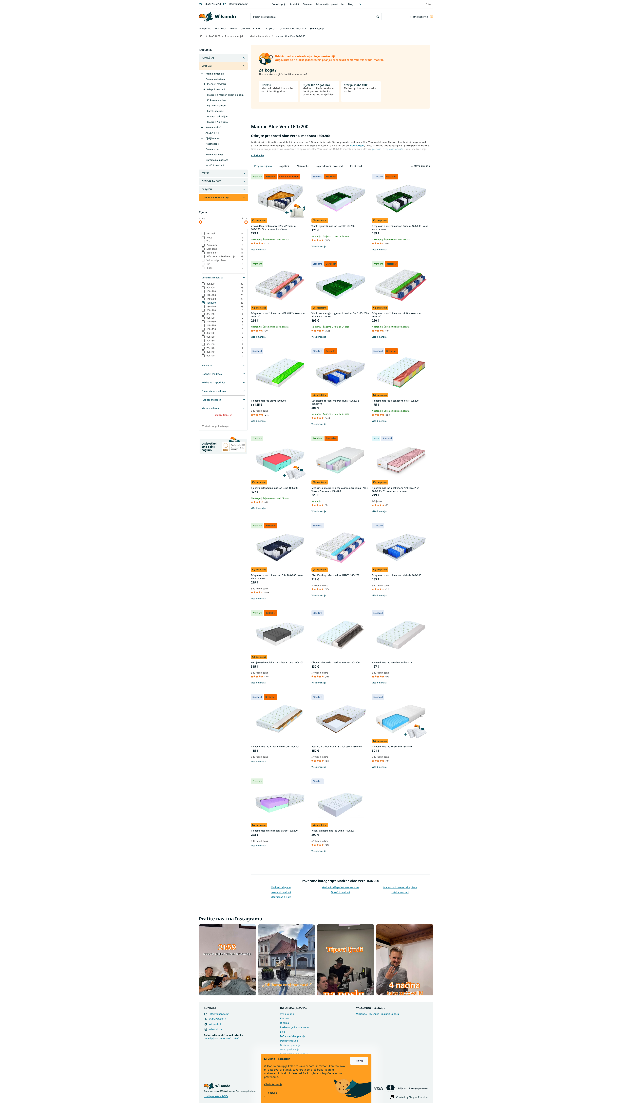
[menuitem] (205, 29)
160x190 (225, 329)
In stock (225, 233)
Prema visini (212, 149)
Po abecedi (356, 166)
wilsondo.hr (215, 1029)
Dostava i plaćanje (290, 1045)
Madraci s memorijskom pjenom (225, 94)
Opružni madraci (216, 105)
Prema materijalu (215, 79)
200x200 (225, 310)
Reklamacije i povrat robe (330, 4)
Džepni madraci (216, 89)
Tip (225, 241)
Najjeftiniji (284, 166)
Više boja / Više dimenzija (225, 256)
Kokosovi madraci (217, 100)
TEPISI (205, 173)
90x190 (225, 317)
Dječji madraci (213, 138)
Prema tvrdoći (213, 127)
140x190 (225, 325)
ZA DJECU (207, 189)
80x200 (225, 283)
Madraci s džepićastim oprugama (340, 887)
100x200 (225, 291)
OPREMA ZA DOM (211, 181)
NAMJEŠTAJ (208, 57)
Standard (225, 248)
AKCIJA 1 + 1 (212, 132)
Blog (350, 4)
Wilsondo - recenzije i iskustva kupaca (377, 1013)
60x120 (225, 355)
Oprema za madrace (217, 159)
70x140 (225, 348)
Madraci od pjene (281, 887)
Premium (225, 245)
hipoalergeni (356, 145)
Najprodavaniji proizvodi (329, 166)
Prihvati (359, 1060)
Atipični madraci (215, 165)
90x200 (225, 287)
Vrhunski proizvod (225, 260)
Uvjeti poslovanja (289, 1049)
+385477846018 (217, 1019)
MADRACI (207, 65)
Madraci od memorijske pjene (400, 887)
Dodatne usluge (289, 1040)
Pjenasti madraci (216, 83)
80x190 (225, 314)
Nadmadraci (212, 143)
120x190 (225, 321)
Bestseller (225, 252)
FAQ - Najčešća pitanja (292, 1036)
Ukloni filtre (222, 414)
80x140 (225, 351)
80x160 (225, 344)
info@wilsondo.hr (219, 1013)
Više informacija (273, 1084)
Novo (225, 237)
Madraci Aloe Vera (217, 121)
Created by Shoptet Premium (412, 1097)
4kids (225, 267)
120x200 (225, 295)
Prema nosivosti (215, 154)
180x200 (225, 306)
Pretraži (378, 16)
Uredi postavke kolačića (216, 1096)
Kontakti (294, 4)
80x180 (225, 332)
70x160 (225, 340)
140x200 (225, 298)
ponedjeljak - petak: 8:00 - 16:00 (224, 1037)
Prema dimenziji (215, 73)
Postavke (272, 1092)
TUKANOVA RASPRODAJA (215, 197)
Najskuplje (303, 166)
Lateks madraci (215, 111)
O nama (307, 4)
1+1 (225, 264)
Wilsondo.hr (216, 1024)
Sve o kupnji (279, 4)
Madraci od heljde (217, 116)
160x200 (225, 302)
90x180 (225, 336)
